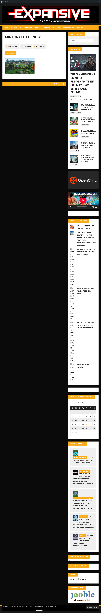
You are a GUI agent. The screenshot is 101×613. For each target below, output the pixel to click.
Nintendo (28, 28)
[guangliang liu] (75, 455)
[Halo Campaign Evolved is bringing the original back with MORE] (74, 162)
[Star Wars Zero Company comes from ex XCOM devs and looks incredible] (74, 110)
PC (54, 28)
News (6, 28)
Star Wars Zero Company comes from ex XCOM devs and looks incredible (88, 107)
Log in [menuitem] (6, 1)
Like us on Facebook (78, 565)
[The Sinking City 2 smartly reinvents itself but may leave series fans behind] (83, 69)
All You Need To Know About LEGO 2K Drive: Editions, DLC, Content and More (83, 541)
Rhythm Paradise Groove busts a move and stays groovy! (88, 132)
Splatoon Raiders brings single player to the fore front (88, 120)
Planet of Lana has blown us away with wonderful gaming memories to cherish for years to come (83, 479)
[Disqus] (34, 115)
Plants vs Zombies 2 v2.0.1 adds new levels (85, 291)
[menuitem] (1, 1)
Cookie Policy (39, 610)
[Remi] (75, 539)
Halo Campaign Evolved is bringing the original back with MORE (87, 158)
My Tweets (71, 560)
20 (86, 424)
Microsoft (46, 28)
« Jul (71, 435)
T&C (59, 28)
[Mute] (93, 207)
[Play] (71, 207)
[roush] (75, 520)
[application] (83, 200)
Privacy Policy (68, 28)
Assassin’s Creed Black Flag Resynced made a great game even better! (88, 145)
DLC (21, 28)
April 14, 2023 (13, 46)
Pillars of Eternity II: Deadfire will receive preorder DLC (86, 251)
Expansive (27, 46)
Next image (57, 84)
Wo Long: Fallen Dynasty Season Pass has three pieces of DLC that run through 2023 (83, 522)
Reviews (14, 28)
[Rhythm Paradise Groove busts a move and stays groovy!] (74, 136)
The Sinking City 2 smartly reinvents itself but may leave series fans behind (82, 83)
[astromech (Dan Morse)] (75, 495)
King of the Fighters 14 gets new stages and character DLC (85, 325)
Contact (80, 28)
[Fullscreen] (96, 207)
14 (90, 420)
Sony (37, 28)
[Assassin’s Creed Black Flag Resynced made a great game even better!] (74, 148)
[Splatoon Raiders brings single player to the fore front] (74, 124)
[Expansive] (50, 14)
